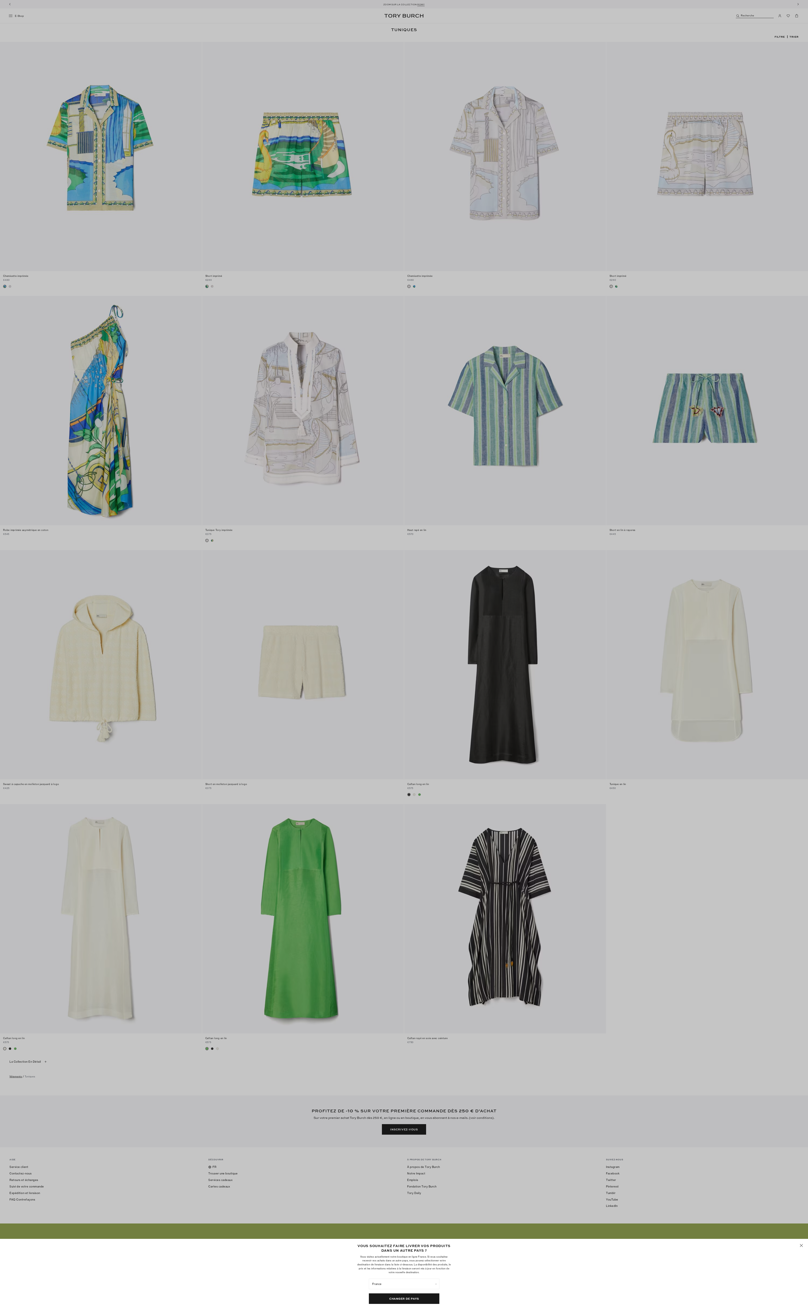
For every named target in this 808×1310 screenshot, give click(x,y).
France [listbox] (377, 1284)
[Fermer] (801, 1245)
